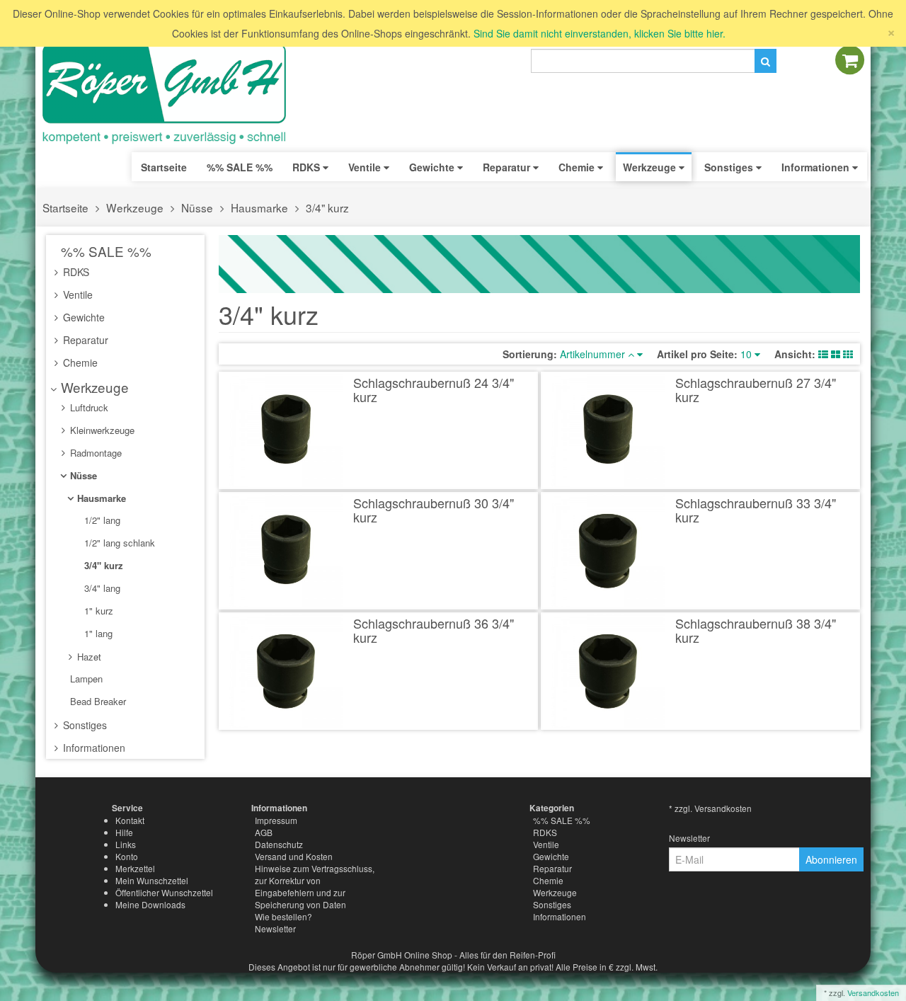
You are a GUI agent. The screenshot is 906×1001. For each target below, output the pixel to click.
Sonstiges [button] (730, 167)
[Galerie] (848, 354)
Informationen (92, 747)
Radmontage (94, 452)
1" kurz (97, 610)
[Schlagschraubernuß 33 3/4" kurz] (608, 550)
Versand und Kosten (294, 856)
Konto (126, 856)
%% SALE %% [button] (240, 167)
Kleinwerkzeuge (100, 430)
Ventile (76, 294)
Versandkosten (873, 992)
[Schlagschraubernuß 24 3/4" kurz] (286, 430)
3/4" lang (100, 588)
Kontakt (129, 820)
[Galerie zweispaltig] (835, 354)
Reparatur (84, 340)
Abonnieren (831, 859)
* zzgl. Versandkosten (710, 808)
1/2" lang (100, 520)
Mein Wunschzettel (151, 880)
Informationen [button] (816, 167)
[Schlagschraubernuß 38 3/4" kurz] (608, 671)
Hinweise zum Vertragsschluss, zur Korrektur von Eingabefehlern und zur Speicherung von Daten (314, 886)
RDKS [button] (307, 167)
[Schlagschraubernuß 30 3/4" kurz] (286, 550)
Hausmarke (259, 207)
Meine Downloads (150, 904)
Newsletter (275, 928)
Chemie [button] (577, 167)
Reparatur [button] (508, 167)
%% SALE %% (104, 251)
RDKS (74, 272)
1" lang (97, 633)
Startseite (164, 167)
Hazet (87, 656)
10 (747, 354)
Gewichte (82, 317)
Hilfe (124, 832)
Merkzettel (135, 868)
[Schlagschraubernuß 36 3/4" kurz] (286, 671)
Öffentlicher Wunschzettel (164, 892)
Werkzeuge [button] (651, 167)
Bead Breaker (96, 701)
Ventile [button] (366, 167)
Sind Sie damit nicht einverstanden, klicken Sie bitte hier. (600, 33)
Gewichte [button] (433, 167)
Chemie (79, 362)
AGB (264, 832)
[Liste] (823, 354)
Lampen (85, 678)
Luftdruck (87, 407)
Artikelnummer (594, 354)
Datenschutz (279, 844)
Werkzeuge (135, 207)
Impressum (276, 820)
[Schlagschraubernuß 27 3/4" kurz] (608, 430)
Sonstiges (83, 725)
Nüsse (197, 207)
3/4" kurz (327, 207)
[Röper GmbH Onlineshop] (173, 94)
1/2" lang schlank (118, 542)
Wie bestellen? (283, 916)
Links (125, 844)
